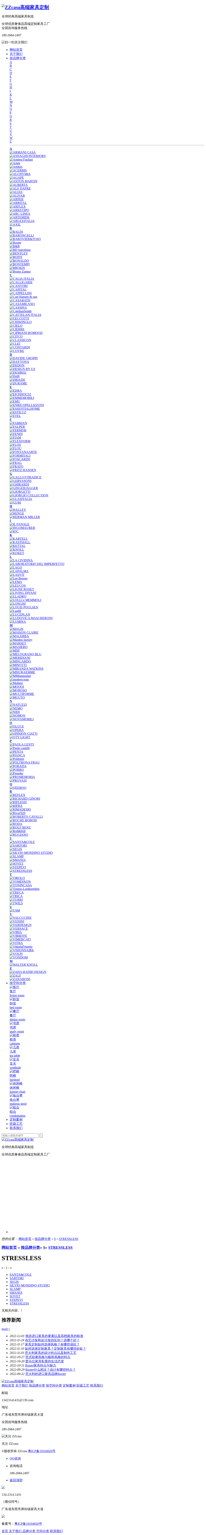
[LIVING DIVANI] (23, 593)
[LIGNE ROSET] (22, 589)
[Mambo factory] (21, 639)
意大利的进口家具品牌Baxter (45, 1374)
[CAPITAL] (18, 289)
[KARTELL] (19, 538)
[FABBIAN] (18, 423)
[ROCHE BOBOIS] (23, 820)
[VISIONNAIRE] (22, 950)
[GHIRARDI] (19, 484)
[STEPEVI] (18, 867)
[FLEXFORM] (20, 441)
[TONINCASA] (21, 885)
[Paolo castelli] (20, 748)
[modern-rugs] (19, 679)
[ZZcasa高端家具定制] (25, 7)
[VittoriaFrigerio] (21, 946)
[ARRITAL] (18, 203)
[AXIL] (15, 224)
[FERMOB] (18, 430)
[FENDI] (16, 434)
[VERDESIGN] (21, 925)
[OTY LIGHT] (20, 737)
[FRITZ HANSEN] (23, 470)
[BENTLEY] (19, 253)
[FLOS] (15, 444)
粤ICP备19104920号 (42, 1451)
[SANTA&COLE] (22, 842)
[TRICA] (16, 896)
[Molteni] (16, 683)
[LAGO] (16, 567)
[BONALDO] (19, 260)
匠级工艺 (16, 1123)
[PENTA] (16, 751)
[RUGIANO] (19, 834)
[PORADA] (18, 766)
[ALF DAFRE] (20, 188)
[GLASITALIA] (21, 499)
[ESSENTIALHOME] (25, 408)
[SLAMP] (17, 856)
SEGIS (14, 1281)
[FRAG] (16, 463)
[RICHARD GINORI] (25, 798)
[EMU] (15, 401)
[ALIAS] (16, 192)
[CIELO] (16, 325)
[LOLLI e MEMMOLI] (25, 600)
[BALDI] (16, 231)
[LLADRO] (18, 596)
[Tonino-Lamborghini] (24, 889)
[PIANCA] (17, 755)
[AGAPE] (17, 177)
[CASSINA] (18, 307)
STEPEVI (16, 1300)
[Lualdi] (15, 611)
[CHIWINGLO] (21, 322)
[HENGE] (17, 513)
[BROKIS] (17, 268)
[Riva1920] (17, 813)
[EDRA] (16, 390)
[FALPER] (17, 426)
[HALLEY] (18, 509)
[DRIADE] (17, 379)
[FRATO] (16, 466)
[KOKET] (17, 553)
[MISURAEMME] (22, 672)
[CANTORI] (19, 286)
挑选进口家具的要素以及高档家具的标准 (54, 1336)
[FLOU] (16, 448)
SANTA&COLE (21, 1274)
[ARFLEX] (18, 206)
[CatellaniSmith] (21, 311)
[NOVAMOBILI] (22, 719)
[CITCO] (16, 336)
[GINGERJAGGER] (24, 488)
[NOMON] (17, 715)
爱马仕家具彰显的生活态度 (44, 1361)
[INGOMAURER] (22, 528)
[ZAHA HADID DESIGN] (28, 972)
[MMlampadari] (20, 676)
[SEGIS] (16, 849)
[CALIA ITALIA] (22, 278)
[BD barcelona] (20, 250)
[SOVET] (17, 863)
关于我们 (16, 54)
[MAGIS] (16, 629)
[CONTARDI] (20, 347)
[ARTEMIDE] (20, 217)
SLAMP (15, 1289)
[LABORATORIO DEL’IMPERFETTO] (37, 564)
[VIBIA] (16, 932)
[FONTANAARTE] (23, 452)
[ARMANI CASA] (23, 152)
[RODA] (16, 824)
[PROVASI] (18, 780)
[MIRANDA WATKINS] (26, 668)
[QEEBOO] (18, 787)
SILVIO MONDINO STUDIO (30, 1285)
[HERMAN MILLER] (25, 517)
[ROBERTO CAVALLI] (26, 816)
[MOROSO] (18, 690)
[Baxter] (15, 242)
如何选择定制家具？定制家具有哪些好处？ (55, 1348)
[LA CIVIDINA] (21, 560)
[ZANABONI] (20, 979)
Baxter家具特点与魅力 (40, 1365)
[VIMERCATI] (20, 939)
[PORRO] (17, 769)
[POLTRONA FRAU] (25, 762)
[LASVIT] (17, 574)
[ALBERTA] (19, 185)
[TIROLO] (17, 878)
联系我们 (16, 1128)
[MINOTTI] (18, 665)
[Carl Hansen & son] (23, 296)
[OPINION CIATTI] (23, 733)
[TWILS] (16, 903)
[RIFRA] (16, 806)
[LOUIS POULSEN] (24, 607)
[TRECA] (17, 892)
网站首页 (16, 49)
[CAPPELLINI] (21, 293)
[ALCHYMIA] (20, 174)
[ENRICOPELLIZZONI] (27, 405)
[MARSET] (18, 643)
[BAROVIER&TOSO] (25, 239)
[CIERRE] (17, 329)
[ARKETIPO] (19, 210)
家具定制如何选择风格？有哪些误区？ (52, 1344)
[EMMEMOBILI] (22, 398)
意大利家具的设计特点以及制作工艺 (50, 1352)
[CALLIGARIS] (21, 282)
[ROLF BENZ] (20, 827)
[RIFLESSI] (18, 802)
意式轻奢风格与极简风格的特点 (47, 1357)
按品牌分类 (18, 58)
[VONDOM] (19, 957)
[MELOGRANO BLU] (25, 654)
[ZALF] (15, 975)
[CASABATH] (20, 300)
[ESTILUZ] (18, 412)
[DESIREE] (18, 372)
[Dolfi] (15, 376)
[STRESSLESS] (21, 871)
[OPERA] (17, 730)
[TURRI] (16, 899)
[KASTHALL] (20, 542)
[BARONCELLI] (22, 235)
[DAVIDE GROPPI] (24, 358)
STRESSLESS (68, 1239)
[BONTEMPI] (20, 264)
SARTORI (17, 1278)
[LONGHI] (18, 603)
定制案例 (16, 1119)
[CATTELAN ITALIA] (25, 315)
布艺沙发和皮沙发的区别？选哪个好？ (52, 1340)
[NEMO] (16, 708)
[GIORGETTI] (20, 491)
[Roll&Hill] (18, 831)
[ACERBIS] (18, 170)
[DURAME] (18, 383)
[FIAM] (15, 437)
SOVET (15, 1296)
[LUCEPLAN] (20, 614)
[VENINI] (17, 921)
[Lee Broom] (18, 578)
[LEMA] (16, 582)
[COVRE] (17, 351)
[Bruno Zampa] (20, 271)
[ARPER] (17, 199)
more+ (6, 1329)
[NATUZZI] (18, 704)
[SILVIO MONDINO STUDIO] (31, 852)
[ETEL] (15, 416)
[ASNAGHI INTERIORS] (28, 156)
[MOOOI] (17, 686)
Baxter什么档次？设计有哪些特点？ (50, 1369)
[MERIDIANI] (20, 657)
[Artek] (15, 163)
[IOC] (14, 531)
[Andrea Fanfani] (21, 159)
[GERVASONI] (20, 481)
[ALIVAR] (17, 195)
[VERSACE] (19, 928)
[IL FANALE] (19, 524)
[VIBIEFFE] (18, 935)
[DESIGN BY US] (22, 369)
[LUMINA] (18, 621)
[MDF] (15, 650)
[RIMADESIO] (20, 809)
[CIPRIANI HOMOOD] (26, 333)
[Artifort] (16, 166)
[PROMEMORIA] (22, 777)
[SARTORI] (18, 845)
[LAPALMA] (19, 571)
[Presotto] (16, 773)
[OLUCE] (17, 726)
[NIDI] (15, 712)
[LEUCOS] (18, 585)
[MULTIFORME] (22, 694)
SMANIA (16, 1292)
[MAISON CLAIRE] (24, 632)
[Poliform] (17, 759)
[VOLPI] (16, 954)
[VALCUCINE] (21, 917)
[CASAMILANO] (22, 304)
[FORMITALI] (20, 455)
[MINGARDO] (20, 661)
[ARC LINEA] (20, 213)
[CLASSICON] (20, 340)
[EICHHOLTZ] (20, 394)
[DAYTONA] (19, 361)
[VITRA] (16, 943)
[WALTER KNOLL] (24, 964)
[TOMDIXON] (20, 881)
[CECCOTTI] (19, 318)
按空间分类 (18, 983)
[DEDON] (17, 365)
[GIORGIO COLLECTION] (29, 495)
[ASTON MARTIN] (23, 181)
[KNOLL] (17, 549)
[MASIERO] (19, 647)
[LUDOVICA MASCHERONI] (31, 618)
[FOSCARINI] (20, 459)
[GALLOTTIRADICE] (25, 477)
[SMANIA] (18, 860)
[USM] (15, 910)
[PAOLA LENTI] (22, 744)
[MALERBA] (19, 636)
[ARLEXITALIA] (22, 221)
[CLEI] (15, 343)
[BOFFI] (16, 257)
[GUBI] (15, 502)
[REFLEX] (17, 795)
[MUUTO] (17, 697)
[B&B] (15, 246)
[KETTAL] (18, 546)
